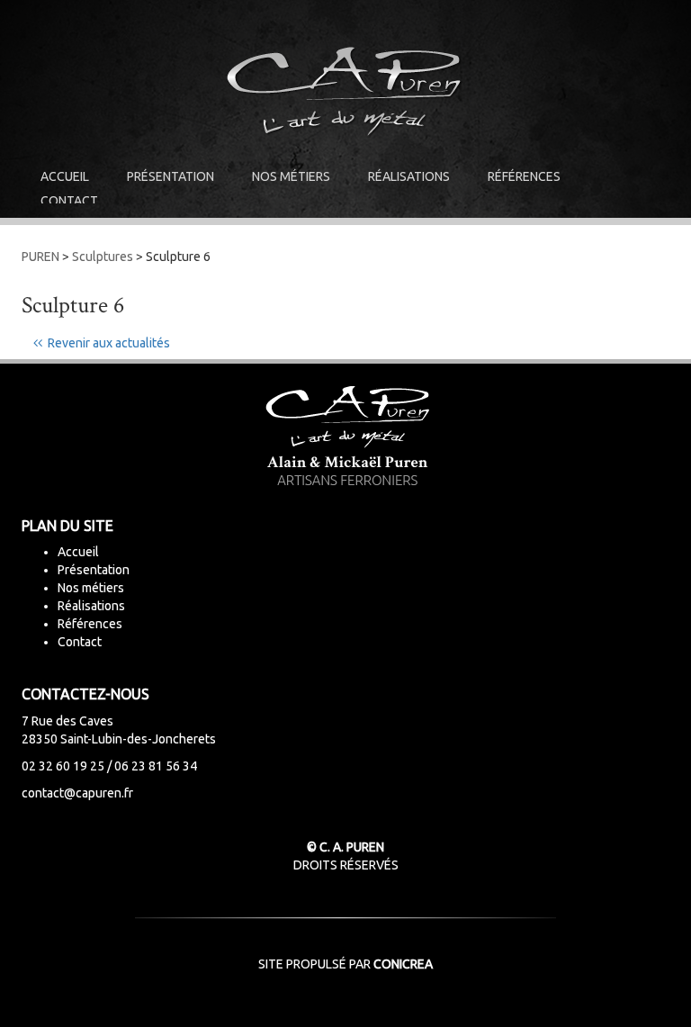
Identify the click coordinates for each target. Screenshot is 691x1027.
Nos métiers (291, 176)
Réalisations (409, 176)
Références (524, 176)
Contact (69, 201)
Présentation (170, 176)
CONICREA (403, 964)
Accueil (64, 176)
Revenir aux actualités (106, 343)
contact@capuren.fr (77, 793)
